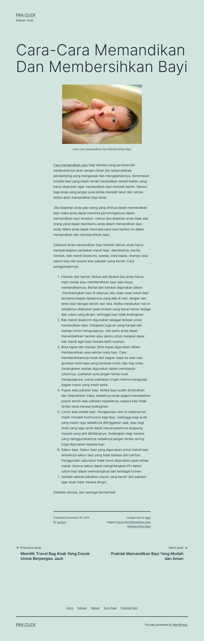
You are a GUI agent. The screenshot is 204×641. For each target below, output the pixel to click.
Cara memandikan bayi (70, 165)
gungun (61, 522)
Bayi (148, 517)
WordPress (180, 624)
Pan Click (26, 15)
